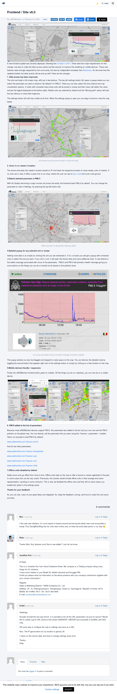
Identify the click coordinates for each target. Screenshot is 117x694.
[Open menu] (112, 3)
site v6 (62, 19)
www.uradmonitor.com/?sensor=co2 (21, 460)
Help (43, 661)
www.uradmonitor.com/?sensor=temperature (25, 451)
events (29, 680)
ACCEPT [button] (68, 689)
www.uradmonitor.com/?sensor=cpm (22, 456)
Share (80, 19)
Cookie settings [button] (52, 689)
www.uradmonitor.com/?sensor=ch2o (22, 465)
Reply (22, 661)
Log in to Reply (101, 516)
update (69, 19)
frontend (54, 19)
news (45, 19)
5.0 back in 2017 (63, 63)
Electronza (87, 70)
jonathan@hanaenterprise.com (38, 594)
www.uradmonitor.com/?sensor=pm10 (22, 441)
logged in (32, 671)
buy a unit (77, 173)
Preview (33, 661)
